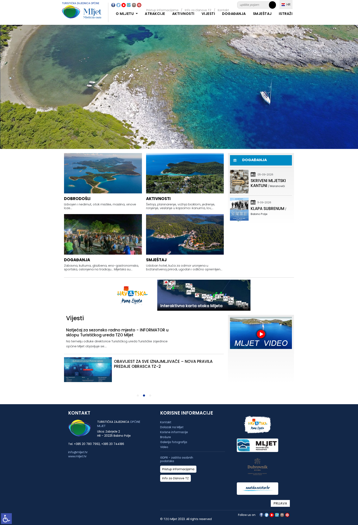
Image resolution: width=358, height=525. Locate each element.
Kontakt (165, 422)
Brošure (165, 437)
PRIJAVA (280, 503)
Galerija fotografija (173, 442)
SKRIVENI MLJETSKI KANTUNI (268, 183)
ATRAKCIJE (155, 13)
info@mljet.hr (78, 452)
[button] (167, 142)
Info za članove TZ (175, 478)
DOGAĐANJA (234, 13)
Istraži (286, 13)
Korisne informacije (174, 432)
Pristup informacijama (178, 469)
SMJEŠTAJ (262, 13)
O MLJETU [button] (125, 13)
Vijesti (208, 13)
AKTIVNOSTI (183, 13)
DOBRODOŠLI (77, 198)
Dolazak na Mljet (172, 427)
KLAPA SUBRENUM (267, 208)
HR (287, 4)
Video (164, 447)
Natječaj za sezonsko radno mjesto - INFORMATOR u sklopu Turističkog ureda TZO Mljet (117, 332)
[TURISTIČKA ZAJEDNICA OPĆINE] (77, 14)
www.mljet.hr (77, 456)
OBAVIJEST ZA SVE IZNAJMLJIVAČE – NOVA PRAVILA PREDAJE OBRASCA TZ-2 (163, 364)
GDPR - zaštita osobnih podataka (176, 459)
